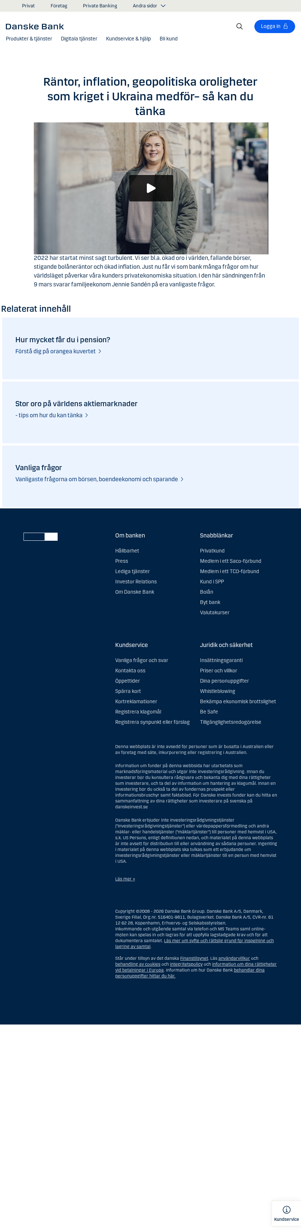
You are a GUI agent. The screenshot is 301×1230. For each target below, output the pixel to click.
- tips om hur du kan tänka (49, 415)
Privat (28, 6)
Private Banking (100, 6)
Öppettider (127, 681)
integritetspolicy (186, 964)
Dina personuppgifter (224, 681)
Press (121, 561)
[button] (29, 39)
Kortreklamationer (136, 701)
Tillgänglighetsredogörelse (230, 722)
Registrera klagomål (138, 712)
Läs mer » (125, 879)
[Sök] (239, 26)
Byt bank (210, 602)
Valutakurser (214, 612)
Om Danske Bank (134, 592)
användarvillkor (234, 958)
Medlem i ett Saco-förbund (230, 561)
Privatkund (212, 551)
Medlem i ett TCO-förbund (229, 571)
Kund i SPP (212, 582)
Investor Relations (136, 582)
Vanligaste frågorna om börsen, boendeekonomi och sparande (96, 479)
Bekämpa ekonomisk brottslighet (238, 701)
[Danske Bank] (37, 26)
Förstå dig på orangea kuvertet (55, 351)
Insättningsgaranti (221, 660)
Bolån (206, 592)
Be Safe (209, 712)
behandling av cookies (137, 964)
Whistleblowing (217, 691)
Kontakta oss (130, 671)
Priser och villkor (218, 671)
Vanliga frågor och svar (141, 660)
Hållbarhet (127, 551)
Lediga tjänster (132, 571)
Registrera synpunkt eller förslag (152, 722)
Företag (59, 6)
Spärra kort (128, 691)
